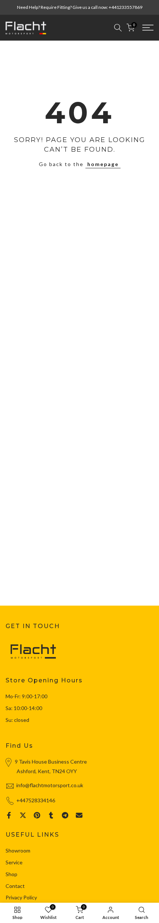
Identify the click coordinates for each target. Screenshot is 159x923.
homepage (103, 164)
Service (14, 862)
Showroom (18, 850)
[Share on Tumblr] (51, 815)
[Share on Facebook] (9, 815)
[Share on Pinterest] (37, 815)
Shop (11, 874)
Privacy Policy (21, 897)
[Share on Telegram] (65, 815)
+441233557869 (125, 7)
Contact (15, 886)
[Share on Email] (79, 815)
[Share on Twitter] (23, 815)
